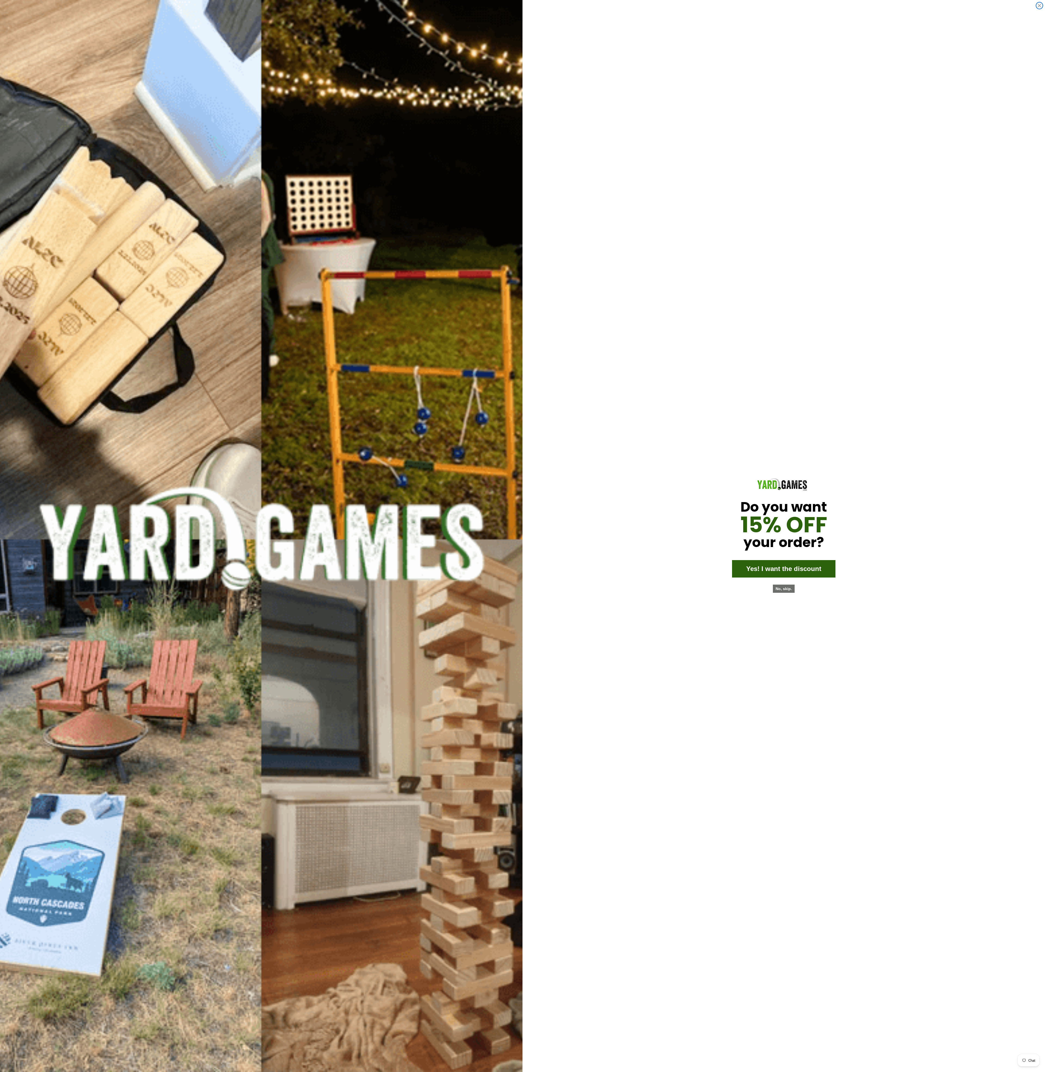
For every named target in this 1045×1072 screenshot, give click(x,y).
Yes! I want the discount (783, 568)
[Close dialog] (1039, 5)
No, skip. (784, 589)
